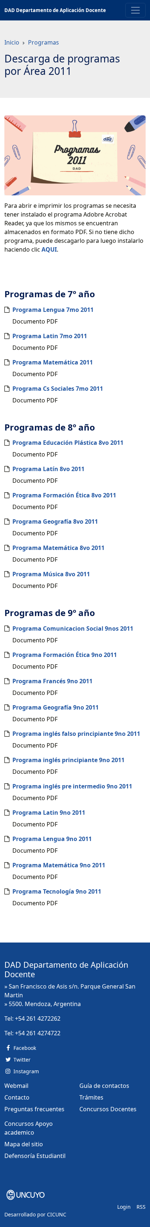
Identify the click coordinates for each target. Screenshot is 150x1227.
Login (124, 1206)
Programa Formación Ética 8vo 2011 (64, 495)
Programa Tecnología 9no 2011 (56, 891)
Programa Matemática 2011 (52, 362)
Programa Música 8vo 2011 (51, 574)
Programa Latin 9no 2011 (48, 813)
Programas (43, 42)
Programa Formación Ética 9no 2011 (64, 655)
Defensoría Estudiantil (35, 1156)
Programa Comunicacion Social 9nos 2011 (72, 628)
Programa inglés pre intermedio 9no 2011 (72, 786)
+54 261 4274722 (37, 1033)
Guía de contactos (104, 1086)
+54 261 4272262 (37, 1018)
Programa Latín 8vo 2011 (48, 469)
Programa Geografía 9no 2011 (55, 707)
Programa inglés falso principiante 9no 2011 (76, 734)
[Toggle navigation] (135, 10)
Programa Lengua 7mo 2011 (53, 310)
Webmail (16, 1086)
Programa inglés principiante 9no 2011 (68, 760)
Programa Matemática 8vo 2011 (58, 548)
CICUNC (56, 1214)
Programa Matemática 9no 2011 (58, 865)
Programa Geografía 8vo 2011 (55, 521)
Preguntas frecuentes (34, 1109)
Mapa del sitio (23, 1144)
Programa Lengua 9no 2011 (52, 839)
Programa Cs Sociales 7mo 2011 (57, 389)
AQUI (49, 249)
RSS (141, 1206)
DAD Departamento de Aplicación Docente (55, 10)
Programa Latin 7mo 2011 (49, 336)
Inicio (11, 42)
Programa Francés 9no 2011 (52, 681)
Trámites (91, 1097)
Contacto (16, 1097)
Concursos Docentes (108, 1109)
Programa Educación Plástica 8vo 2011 (67, 443)
